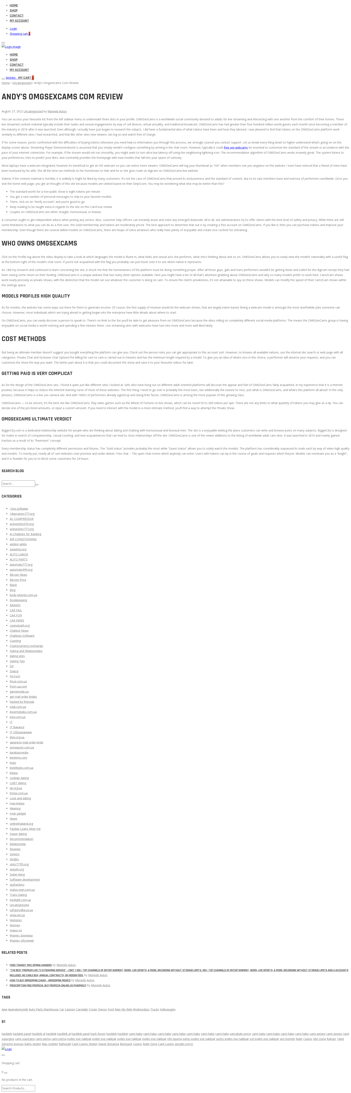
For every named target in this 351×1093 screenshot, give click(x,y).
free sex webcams (236, 147)
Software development (25, 879)
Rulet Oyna (150, 1044)
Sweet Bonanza (108, 1044)
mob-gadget (18, 813)
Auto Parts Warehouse (44, 1009)
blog (12, 590)
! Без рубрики (19, 509)
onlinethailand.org (21, 824)
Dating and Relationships (26, 651)
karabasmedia (19, 752)
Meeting (15, 808)
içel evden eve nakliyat (264, 1039)
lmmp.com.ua (19, 793)
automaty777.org (21, 564)
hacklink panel (22, 1034)
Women (15, 925)
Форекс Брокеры (21, 935)
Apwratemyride (18, 1009)
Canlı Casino (166, 1044)
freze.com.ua (18, 681)
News (13, 818)
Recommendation (21, 839)
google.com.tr (184, 1044)
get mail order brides (23, 697)
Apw (4, 1009)
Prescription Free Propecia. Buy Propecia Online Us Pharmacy (48, 985)
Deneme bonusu (13, 1044)
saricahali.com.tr (240, 1034)
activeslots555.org (22, 524)
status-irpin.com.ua (22, 890)
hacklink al (38, 1034)
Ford (111, 1009)
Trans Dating (18, 895)
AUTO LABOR (19, 554)
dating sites (17, 656)
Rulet (299, 1039)
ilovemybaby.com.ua (23, 712)
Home (14, 5)
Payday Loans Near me (25, 829)
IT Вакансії (17, 727)
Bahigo (331, 1039)
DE (12, 666)
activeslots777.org (22, 529)
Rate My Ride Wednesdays (132, 1009)
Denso (102, 1009)
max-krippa (17, 803)
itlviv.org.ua (17, 737)
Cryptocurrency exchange (26, 646)
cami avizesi (317, 1034)
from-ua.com (18, 686)
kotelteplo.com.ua (21, 768)
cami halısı (135, 1034)
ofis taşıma (174, 1039)
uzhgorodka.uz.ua (21, 910)
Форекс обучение (22, 940)
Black (13, 585)
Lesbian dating (19, 778)
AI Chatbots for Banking (25, 534)
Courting (15, 641)
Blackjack (126, 1044)
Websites (16, 920)
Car (62, 1009)
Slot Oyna (319, 1039)
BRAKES (15, 605)
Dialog (14, 671)
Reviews (15, 849)
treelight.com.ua (20, 900)
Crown (93, 1009)
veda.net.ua (17, 915)
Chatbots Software (22, 636)
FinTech (15, 676)
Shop (14, 10)
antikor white (18, 544)
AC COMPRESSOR (22, 519)
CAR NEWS (17, 620)
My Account (19, 20)
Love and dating (20, 798)
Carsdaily (82, 1009)
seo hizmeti (287, 1039)
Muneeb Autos (57, 111)
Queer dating (18, 834)
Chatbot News (19, 630)
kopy (13, 763)
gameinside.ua (19, 691)
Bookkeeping (18, 600)
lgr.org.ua (16, 788)
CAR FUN (16, 615)
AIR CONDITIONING (23, 539)
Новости (16, 930)
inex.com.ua (17, 717)
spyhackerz (17, 885)
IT (11, 722)
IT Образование (21, 732)
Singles (14, 859)
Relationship (18, 844)
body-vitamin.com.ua (23, 595)
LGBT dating (18, 783)
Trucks (154, 1009)
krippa (14, 773)
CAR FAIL (16, 610)
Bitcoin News (18, 575)
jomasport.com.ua (22, 747)
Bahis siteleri (32, 1044)
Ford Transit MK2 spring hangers (31, 965)
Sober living (17, 874)
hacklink (7, 1034)
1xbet (340, 1039)
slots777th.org (19, 864)
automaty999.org (21, 569)
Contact (17, 15)
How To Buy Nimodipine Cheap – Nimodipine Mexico (40, 980)
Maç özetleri (50, 1044)
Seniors (15, 854)
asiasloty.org (18, 549)
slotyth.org (17, 869)
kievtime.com (18, 757)
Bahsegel (65, 1044)
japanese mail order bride (26, 742)
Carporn (70, 1009)
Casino (307, 1039)
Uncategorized (21, 83)
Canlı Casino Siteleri (85, 1044)
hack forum (98, 1034)
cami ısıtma (43, 1039)
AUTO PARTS (18, 559)
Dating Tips (17, 661)
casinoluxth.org (20, 625)
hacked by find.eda (22, 702)
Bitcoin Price (18, 580)
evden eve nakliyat (79, 1039)
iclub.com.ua (18, 707)
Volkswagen (168, 1009)
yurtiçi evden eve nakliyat (199, 1039)
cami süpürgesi (25, 1039)
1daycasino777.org (22, 514)
